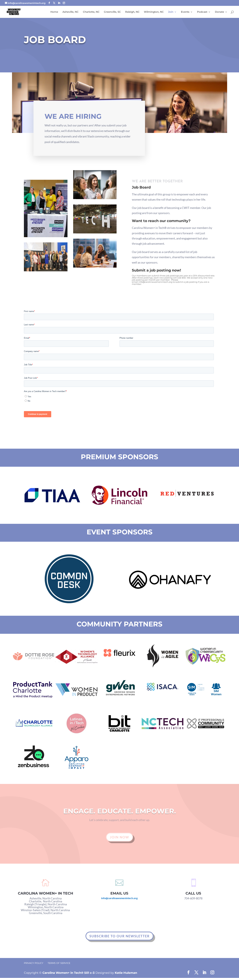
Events (185, 12)
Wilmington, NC (154, 12)
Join (170, 12)
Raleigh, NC (132, 12)
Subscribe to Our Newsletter (119, 936)
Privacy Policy (33, 963)
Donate (219, 12)
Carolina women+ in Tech (45, 893)
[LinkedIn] (59, 3)
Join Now (119, 837)
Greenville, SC (112, 12)
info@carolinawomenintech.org (155, 282)
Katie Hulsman (126, 973)
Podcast (202, 12)
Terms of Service (59, 963)
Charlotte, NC (91, 12)
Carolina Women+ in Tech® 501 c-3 (68, 973)
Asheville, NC (70, 12)
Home (54, 12)
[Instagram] (64, 3)
